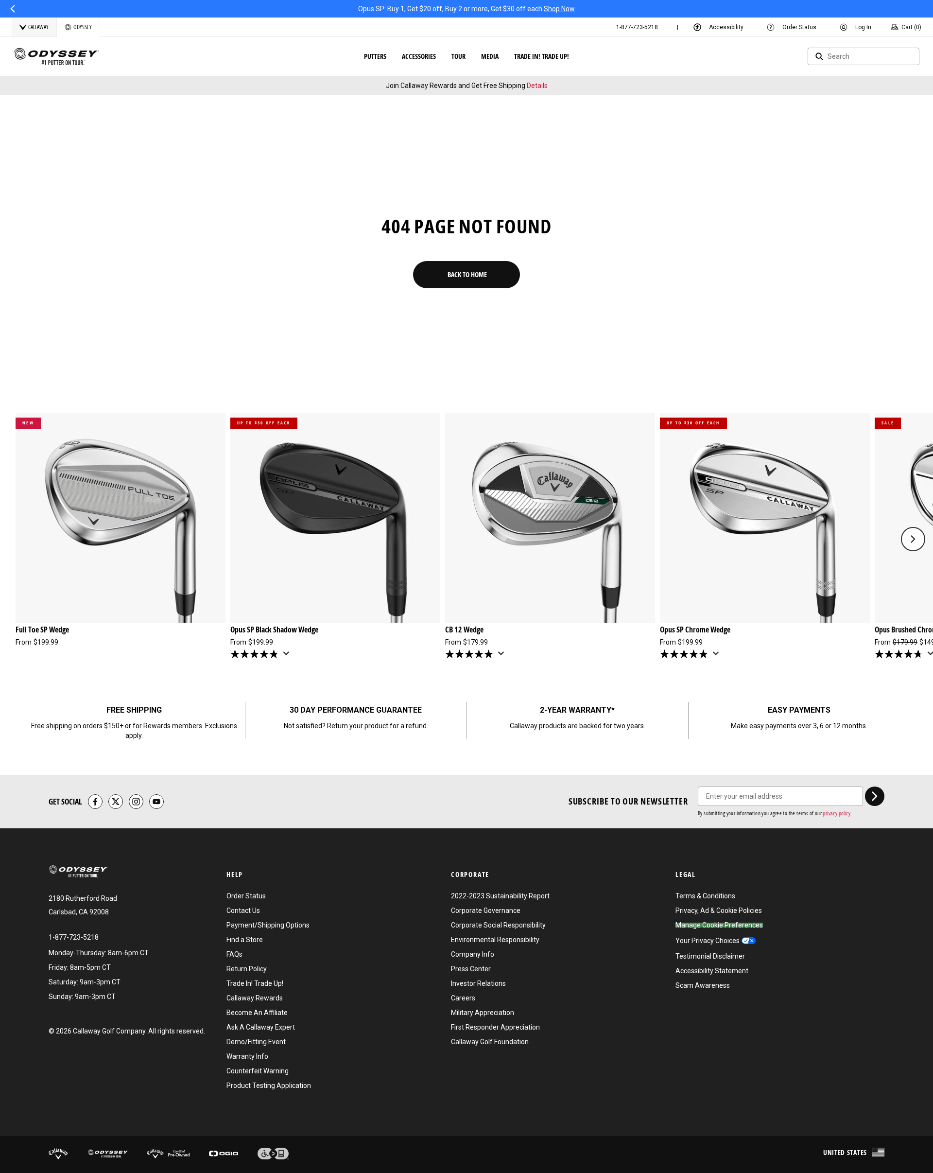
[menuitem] (637, 27)
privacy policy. (837, 813)
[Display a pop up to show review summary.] (288, 656)
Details (537, 85)
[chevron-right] (874, 796)
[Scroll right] (913, 539)
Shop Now (559, 9)
